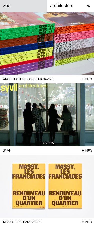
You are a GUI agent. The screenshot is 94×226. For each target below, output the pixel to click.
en (88, 6)
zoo (6, 5)
